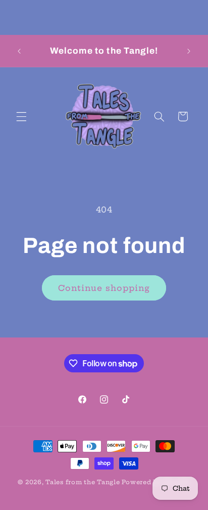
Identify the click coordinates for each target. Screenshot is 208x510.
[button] (21, 116)
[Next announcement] (189, 51)
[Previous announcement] (19, 51)
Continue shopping (104, 288)
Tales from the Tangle (82, 482)
